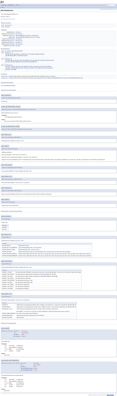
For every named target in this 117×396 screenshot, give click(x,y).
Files (17, 5)
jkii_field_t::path (31, 159)
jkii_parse (11, 76)
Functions (115, 9)
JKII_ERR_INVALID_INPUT (11, 55)
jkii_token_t (18, 32)
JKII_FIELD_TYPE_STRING (35, 68)
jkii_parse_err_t (11, 40)
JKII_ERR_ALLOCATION (22, 55)
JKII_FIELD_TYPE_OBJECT (47, 68)
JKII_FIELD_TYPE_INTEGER (22, 66)
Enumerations (111, 9)
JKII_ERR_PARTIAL (15, 54)
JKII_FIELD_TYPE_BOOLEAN (11, 68)
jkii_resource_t (8, 25)
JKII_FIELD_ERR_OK (9, 60)
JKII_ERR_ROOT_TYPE (25, 54)
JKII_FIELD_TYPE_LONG (33, 66)
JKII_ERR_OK (8, 54)
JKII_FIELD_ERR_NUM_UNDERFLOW (29, 61)
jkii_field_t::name (21, 159)
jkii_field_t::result (20, 140)
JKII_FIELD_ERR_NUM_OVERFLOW (12, 61)
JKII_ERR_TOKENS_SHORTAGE (37, 54)
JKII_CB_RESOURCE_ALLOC (22, 35)
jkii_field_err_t (11, 42)
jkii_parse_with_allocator (15, 78)
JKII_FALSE (14, 51)
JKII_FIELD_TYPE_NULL (23, 68)
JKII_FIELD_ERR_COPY (49, 60)
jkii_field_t (7, 26)
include (2, 7)
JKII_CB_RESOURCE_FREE (21, 37)
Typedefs (106, 9)
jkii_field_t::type (28, 171)
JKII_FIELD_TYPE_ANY (10, 66)
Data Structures (11, 5)
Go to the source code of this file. (8, 19)
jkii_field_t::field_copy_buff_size (49, 251)
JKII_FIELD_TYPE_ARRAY (10, 69)
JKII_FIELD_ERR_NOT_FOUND (36, 60)
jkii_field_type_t (11, 44)
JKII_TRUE (19, 51)
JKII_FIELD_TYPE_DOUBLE (45, 66)
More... (17, 14)
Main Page (3, 5)
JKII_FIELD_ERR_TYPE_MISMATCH (22, 60)
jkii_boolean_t (12, 38)
